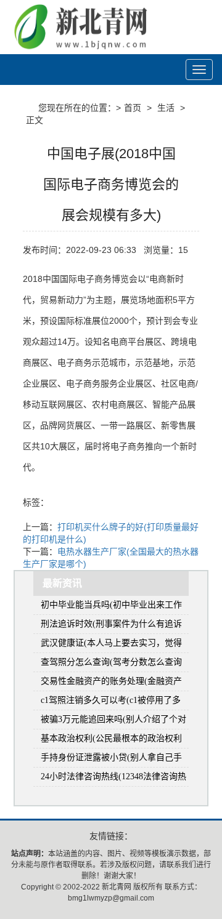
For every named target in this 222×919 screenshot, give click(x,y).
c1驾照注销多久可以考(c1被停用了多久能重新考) (111, 703)
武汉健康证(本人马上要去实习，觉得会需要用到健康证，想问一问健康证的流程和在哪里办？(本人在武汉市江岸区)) (114, 645)
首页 (132, 108)
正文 (34, 120)
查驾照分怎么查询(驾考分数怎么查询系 (111, 664)
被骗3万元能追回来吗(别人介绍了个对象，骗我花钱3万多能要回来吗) (113, 722)
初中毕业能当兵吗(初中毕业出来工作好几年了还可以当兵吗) (111, 607)
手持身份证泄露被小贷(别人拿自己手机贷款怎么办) (111, 760)
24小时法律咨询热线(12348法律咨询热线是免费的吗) (113, 779)
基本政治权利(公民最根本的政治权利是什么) (111, 741)
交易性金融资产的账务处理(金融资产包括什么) (111, 683)
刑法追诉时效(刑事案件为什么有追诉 (111, 623)
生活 (166, 108)
